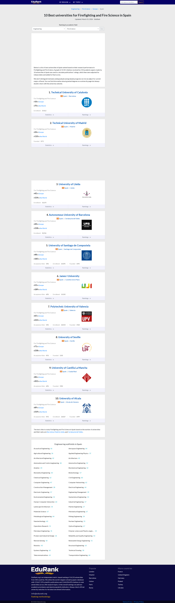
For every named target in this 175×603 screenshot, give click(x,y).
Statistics (48, 115)
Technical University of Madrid (68, 122)
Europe (95, 9)
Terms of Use (127, 602)
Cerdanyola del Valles (75, 432)
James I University (68, 276)
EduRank (97, 19)
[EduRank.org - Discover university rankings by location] (36, 2)
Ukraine (120, 588)
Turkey (120, 584)
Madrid (57, 432)
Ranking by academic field (68, 25)
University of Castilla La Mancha (68, 367)
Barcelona (50, 432)
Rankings (85, 115)
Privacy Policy (139, 602)
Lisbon (91, 581)
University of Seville (68, 337)
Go (102, 29)
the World (42, 106)
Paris (91, 584)
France (120, 571)
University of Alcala (68, 398)
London (91, 571)
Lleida (62, 432)
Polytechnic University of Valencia (68, 306)
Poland (120, 581)
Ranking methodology (40, 596)
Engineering (75, 9)
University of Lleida (68, 184)
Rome (91, 588)
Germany (121, 578)
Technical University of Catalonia (68, 92)
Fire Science (86, 9)
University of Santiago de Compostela (68, 245)
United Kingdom (123, 575)
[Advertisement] (49, 50)
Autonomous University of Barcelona (68, 214)
